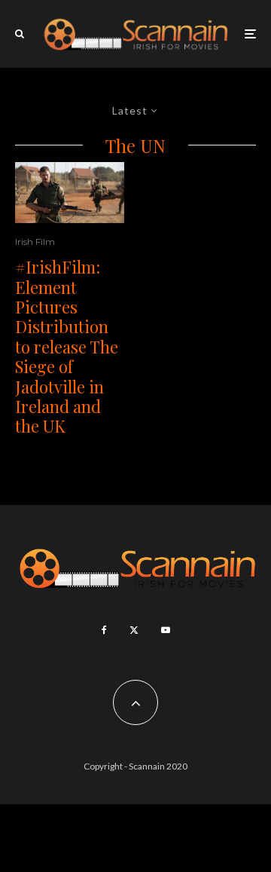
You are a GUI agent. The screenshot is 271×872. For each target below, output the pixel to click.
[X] (134, 630)
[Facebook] (104, 630)
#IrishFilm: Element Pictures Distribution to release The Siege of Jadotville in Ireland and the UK (66, 346)
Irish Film (35, 241)
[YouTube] (165, 630)
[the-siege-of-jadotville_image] (69, 193)
